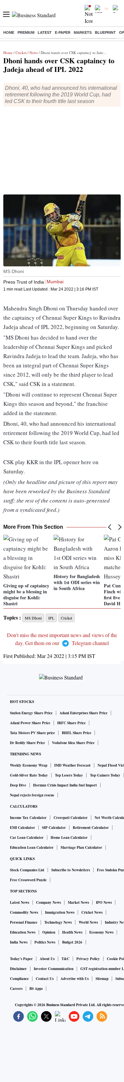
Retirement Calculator (91, 827)
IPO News (104, 902)
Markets (83, 32)
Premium (26, 32)
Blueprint (105, 32)
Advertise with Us (75, 978)
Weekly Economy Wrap (28, 765)
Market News (78, 902)
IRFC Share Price (71, 723)
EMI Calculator (22, 827)
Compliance (19, 978)
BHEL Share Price (76, 732)
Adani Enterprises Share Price (83, 713)
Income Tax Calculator (28, 817)
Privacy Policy (88, 958)
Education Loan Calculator (32, 847)
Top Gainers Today (105, 775)
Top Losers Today (69, 775)
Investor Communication (53, 968)
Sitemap (102, 978)
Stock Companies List (27, 870)
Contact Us (45, 978)
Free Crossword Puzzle (28, 880)
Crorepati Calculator (71, 817)
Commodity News (24, 912)
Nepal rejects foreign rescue (32, 795)
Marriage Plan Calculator (81, 847)
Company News (48, 902)
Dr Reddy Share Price (27, 742)
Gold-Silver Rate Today (29, 775)
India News (18, 942)
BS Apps (36, 988)
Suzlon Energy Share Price (31, 713)
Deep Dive (18, 785)
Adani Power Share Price (30, 723)
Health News (72, 932)
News (33, 52)
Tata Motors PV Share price (32, 732)
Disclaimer (18, 968)
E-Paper (62, 32)
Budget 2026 (72, 942)
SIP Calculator (54, 827)
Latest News (19, 902)
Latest (45, 32)
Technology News (58, 922)
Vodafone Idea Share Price (73, 742)
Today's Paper (21, 958)
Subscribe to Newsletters (70, 870)
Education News (22, 932)
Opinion (48, 932)
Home (8, 32)
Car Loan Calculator (27, 837)
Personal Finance (23, 922)
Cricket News (92, 912)
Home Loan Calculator (69, 837)
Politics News (44, 942)
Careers (16, 988)
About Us (47, 958)
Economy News (101, 932)
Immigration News (59, 912)
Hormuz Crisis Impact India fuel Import (65, 785)
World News (88, 922)
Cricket (21, 52)
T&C (65, 958)
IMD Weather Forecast (72, 765)
